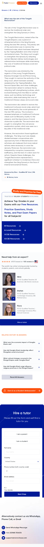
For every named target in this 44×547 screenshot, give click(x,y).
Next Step (22, 494)
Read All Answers (17, 377)
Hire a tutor (33, 3)
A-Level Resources (12, 230)
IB (10, 10)
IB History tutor (12, 177)
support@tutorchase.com (16, 538)
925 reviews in (28, 262)
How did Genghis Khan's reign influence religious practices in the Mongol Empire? (18, 367)
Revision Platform (22, 3)
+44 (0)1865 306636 (14, 533)
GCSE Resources (11, 234)
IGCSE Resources (12, 239)
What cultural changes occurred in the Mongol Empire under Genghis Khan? (17, 359)
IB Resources (10, 226)
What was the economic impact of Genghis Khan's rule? (19, 343)
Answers (5, 10)
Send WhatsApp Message (16, 527)
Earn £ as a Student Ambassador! (22, 391)
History (15, 10)
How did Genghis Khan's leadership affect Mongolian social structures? (18, 351)
